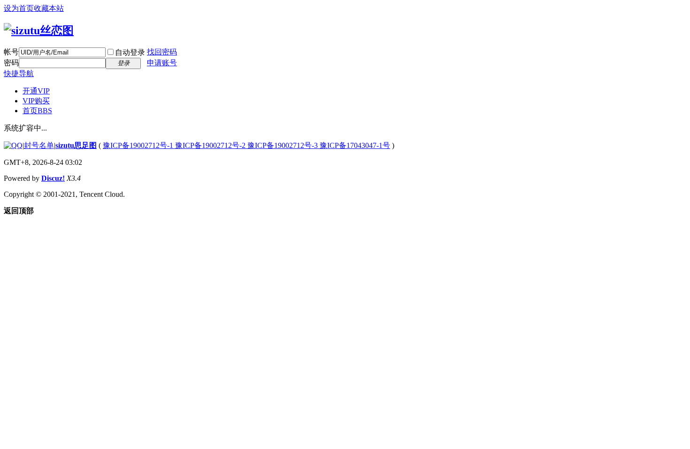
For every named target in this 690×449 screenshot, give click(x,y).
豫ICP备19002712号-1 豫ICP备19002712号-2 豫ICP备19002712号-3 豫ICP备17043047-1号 (246, 145)
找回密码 (162, 52)
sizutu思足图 (76, 145)
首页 (37, 111)
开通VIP (36, 91)
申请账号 (162, 63)
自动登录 (130, 52)
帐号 (11, 52)
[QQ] (13, 145)
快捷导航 (19, 73)
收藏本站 (49, 8)
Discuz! (53, 178)
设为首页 (19, 8)
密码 (11, 63)
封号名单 (39, 145)
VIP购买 (36, 101)
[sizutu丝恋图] (39, 30)
